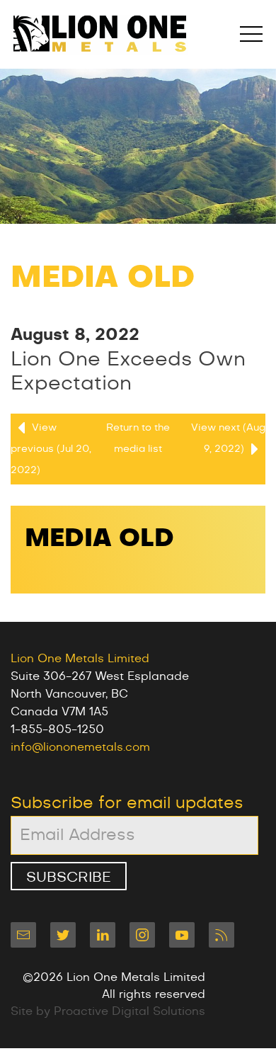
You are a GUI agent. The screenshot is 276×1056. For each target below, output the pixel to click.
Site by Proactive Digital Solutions (108, 1011)
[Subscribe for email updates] (23, 935)
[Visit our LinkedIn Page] (102, 935)
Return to (138, 438)
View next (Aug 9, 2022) (228, 438)
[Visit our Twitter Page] (63, 935)
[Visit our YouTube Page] (182, 935)
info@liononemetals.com (80, 747)
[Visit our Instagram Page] (142, 935)
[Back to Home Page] (99, 34)
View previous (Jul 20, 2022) (51, 449)
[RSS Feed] (221, 935)
